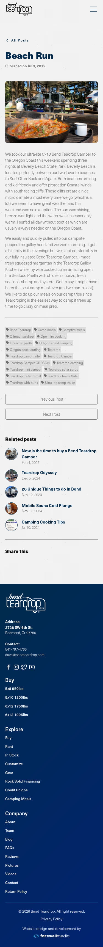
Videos (10, 873)
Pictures (12, 865)
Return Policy (16, 891)
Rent (9, 746)
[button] (92, 9)
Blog (9, 839)
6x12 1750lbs (16, 706)
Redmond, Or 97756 (20, 632)
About (10, 821)
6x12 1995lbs (16, 714)
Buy (8, 737)
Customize (14, 763)
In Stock (12, 755)
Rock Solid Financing (22, 781)
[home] (19, 9)
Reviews (12, 856)
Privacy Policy (51, 918)
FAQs (9, 847)
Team (9, 830)
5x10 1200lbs (16, 697)
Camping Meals (18, 798)
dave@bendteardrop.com (24, 654)
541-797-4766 (16, 649)
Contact (11, 882)
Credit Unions (16, 790)
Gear (9, 772)
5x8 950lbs (14, 688)
